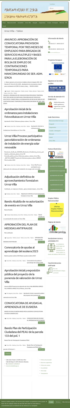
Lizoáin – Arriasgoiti (52, 22)
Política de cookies (45, 365)
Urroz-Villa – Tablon (12, 93)
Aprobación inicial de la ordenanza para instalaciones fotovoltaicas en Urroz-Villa (21, 113)
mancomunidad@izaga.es (55, 52)
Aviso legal (43, 370)
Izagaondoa (42, 22)
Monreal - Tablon (37, 91)
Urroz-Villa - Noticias (15, 126)
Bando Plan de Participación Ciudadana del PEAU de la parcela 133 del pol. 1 (23, 332)
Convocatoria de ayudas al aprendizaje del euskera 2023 (21, 249)
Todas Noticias (14, 214)
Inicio (4, 22)
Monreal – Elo (63, 22)
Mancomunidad (11, 22)
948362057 (10, 364)
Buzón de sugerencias (46, 362)
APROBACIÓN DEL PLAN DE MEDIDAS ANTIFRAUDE (20, 226)
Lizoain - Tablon (28, 91)
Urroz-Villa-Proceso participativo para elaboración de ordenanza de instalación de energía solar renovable (23, 141)
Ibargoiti (35, 22)
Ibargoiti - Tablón (10, 91)
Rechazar (58, 402)
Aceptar (51, 402)
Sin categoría (9, 293)
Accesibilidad (44, 368)
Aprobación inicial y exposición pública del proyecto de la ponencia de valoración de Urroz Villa (23, 276)
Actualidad (20, 22)
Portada (8, 126)
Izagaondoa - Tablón (19, 91)
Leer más (41, 103)
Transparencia (44, 373)
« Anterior (7, 353)
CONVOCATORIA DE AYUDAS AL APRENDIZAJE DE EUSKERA (23, 304)
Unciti (4, 26)
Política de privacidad (46, 359)
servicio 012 (59, 108)
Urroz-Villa (28, 22)
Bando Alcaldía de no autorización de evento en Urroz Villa (24, 203)
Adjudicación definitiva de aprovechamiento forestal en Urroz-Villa (21, 180)
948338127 (17, 364)
